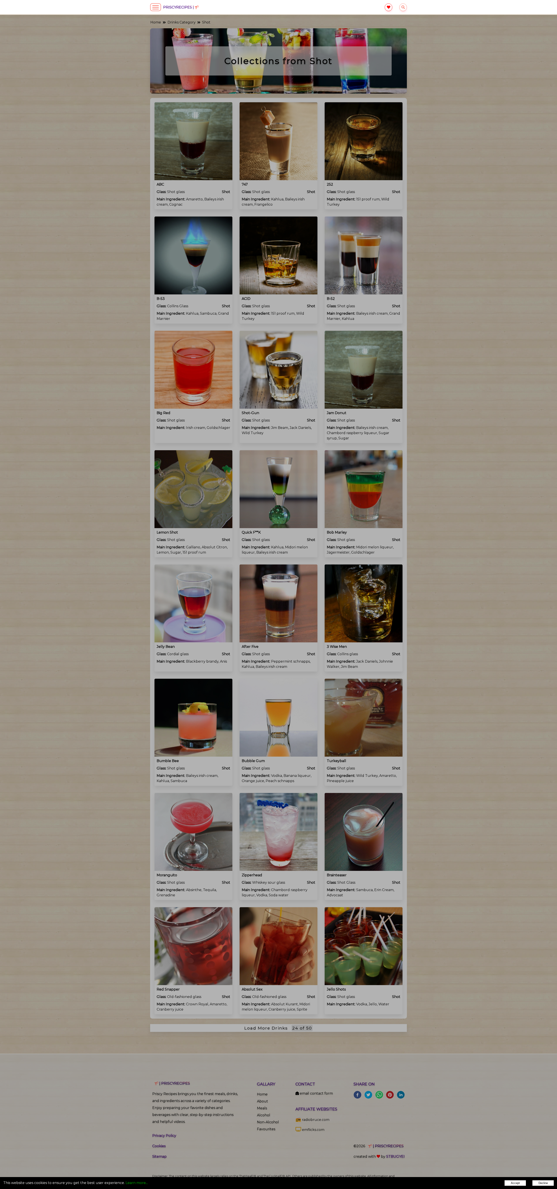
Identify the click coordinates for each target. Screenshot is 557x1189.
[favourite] (388, 7)
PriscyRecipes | (179, 7)
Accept (515, 1183)
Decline (543, 1183)
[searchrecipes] (403, 7)
